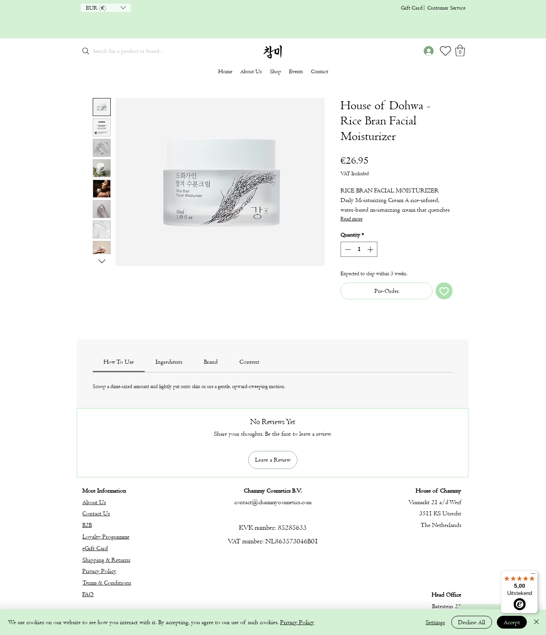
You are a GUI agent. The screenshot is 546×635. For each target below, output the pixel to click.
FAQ (88, 594)
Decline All (471, 622)
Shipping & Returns (106, 559)
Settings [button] (435, 622)
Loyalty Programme (106, 536)
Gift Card (411, 7)
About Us (94, 502)
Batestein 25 (446, 606)
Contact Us (96, 513)
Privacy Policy (99, 571)
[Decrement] (347, 249)
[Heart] (445, 51)
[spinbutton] (359, 249)
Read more (352, 218)
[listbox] (106, 8)
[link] (119, 361)
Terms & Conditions (106, 582)
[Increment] (371, 249)
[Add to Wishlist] (444, 290)
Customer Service (446, 7)
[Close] (536, 622)
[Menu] (533, 575)
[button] (106, 8)
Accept (512, 622)
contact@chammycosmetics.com (272, 502)
